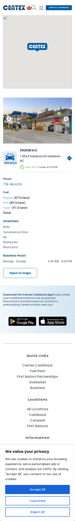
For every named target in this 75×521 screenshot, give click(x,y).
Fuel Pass (37, 371)
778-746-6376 (12, 184)
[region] (37, 483)
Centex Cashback (59, 7)
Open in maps (20, 273)
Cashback (37, 414)
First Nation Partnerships (37, 376)
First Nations (37, 426)
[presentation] (8, 118)
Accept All (37, 489)
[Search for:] (34, 7)
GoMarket (37, 382)
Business (37, 387)
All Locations (37, 409)
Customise (37, 501)
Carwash (37, 420)
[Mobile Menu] (41, 7)
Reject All (38, 512)
